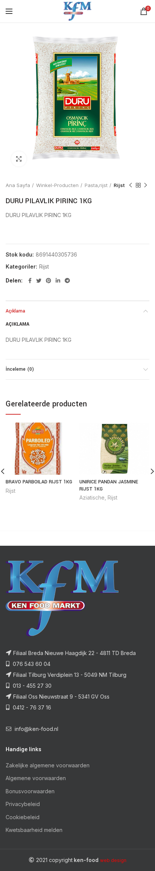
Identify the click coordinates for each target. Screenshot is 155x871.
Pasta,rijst (96, 185)
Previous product (130, 185)
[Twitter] (39, 280)
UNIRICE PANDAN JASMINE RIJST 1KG (108, 485)
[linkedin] (57, 280)
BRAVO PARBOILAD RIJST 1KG (39, 482)
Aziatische (92, 497)
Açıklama (15, 311)
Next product (145, 185)
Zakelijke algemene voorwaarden (48, 765)
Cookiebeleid (23, 817)
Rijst (119, 185)
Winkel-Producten (57, 185)
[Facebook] (30, 280)
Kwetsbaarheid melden (34, 830)
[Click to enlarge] (18, 158)
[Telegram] (67, 280)
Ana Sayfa (18, 185)
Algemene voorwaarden (36, 778)
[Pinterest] (48, 280)
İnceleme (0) (20, 369)
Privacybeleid (23, 804)
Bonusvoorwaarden (30, 791)
